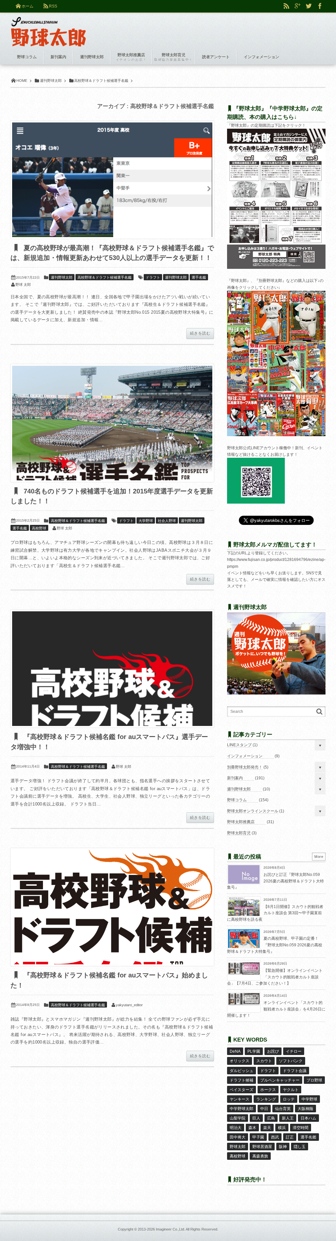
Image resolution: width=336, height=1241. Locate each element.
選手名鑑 (199, 277)
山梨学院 (237, 1118)
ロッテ (289, 1099)
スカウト (264, 1061)
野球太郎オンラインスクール (252, 811)
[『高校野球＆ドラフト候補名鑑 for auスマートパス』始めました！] (112, 907)
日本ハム (308, 1118)
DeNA (235, 1051)
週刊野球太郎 (62, 277)
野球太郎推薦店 (241, 822)
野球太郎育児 (239, 833)
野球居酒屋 (262, 1146)
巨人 (256, 1118)
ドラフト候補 (241, 1080)
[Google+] (297, 6)
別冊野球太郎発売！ (244, 767)
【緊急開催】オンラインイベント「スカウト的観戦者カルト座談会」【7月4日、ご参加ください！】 (275, 977)
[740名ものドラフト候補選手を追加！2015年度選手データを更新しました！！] (112, 423)
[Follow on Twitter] (308, 6)
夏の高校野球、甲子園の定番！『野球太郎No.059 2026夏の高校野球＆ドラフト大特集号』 (274, 945)
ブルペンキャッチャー (280, 1080)
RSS (53, 6)
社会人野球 (167, 521)
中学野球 (309, 1099)
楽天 (267, 1127)
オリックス (239, 1061)
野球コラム (237, 800)
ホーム (27, 6)
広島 (271, 1118)
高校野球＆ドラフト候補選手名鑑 (104, 277)
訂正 (290, 1137)
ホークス (268, 1089)
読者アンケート (216, 57)
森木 (252, 1127)
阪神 (283, 1146)
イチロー (294, 1051)
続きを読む (200, 333)
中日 (264, 1108)
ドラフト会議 (294, 1070)
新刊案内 (235, 778)
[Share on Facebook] (320, 6)
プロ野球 (314, 1080)
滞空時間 (300, 1127)
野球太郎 (237, 1146)
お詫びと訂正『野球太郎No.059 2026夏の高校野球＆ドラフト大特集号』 (275, 881)
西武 (275, 1137)
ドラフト (153, 277)
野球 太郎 (23, 285)
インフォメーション (244, 756)
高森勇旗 (260, 1156)
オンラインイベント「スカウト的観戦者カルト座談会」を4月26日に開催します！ (276, 1009)
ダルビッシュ (241, 1070)
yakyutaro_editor (129, 1005)
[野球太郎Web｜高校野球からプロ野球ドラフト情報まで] (48, 27)
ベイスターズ (241, 1089)
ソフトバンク (291, 1061)
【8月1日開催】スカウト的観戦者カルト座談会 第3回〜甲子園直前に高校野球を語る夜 (275, 913)
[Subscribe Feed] (286, 6)
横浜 (282, 1127)
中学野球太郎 (241, 1108)
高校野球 (39, 528)
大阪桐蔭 (305, 1108)
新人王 (288, 1118)
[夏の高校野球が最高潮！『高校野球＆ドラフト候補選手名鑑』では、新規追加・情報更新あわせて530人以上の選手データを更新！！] (112, 179)
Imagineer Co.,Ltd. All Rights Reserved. (187, 1229)
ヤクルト (291, 1089)
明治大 (236, 1127)
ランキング (266, 1099)
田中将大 (237, 1137)
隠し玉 (299, 1146)
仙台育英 (283, 1108)
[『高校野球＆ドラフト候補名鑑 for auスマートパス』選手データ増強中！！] (112, 668)
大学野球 (145, 521)
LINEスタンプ (239, 745)
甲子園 (258, 1137)
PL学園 (253, 1051)
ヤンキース (239, 1099)
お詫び (273, 1051)
